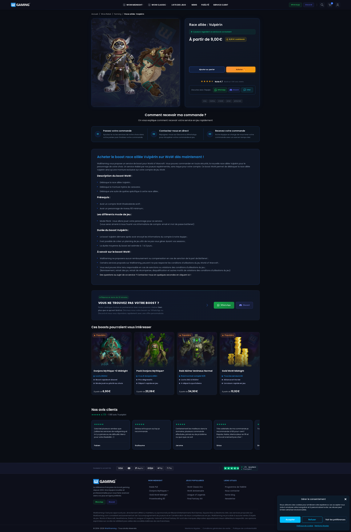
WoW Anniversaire (195, 491)
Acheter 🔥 (240, 69)
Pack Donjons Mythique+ (150, 370)
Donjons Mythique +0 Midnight (111, 370)
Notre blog (230, 495)
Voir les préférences (335, 519)
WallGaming (111, 528)
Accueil (94, 14)
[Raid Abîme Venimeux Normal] (197, 352)
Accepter (290, 519)
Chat (249, 90)
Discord (308, 5)
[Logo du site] (20, 4)
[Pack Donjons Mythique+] (154, 352)
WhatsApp (295, 5)
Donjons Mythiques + (159, 491)
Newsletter (230, 498)
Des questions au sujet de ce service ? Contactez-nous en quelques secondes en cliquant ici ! (145, 274)
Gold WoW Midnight (233, 370)
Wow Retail (106, 14)
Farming (117, 14)
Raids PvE (153, 487)
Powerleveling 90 (157, 498)
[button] (345, 499)
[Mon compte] (337, 5)
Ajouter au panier (207, 69)
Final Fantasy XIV (195, 498)
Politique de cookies (305, 526)
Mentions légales (322, 526)
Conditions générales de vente (216, 528)
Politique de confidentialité (245, 528)
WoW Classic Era (195, 487)
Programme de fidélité (235, 487)
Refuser (312, 519)
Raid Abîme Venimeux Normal (195, 370)
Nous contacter (232, 491)
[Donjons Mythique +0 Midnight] (111, 352)
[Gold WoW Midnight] (240, 352)
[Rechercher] (322, 5)
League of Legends (196, 495)
